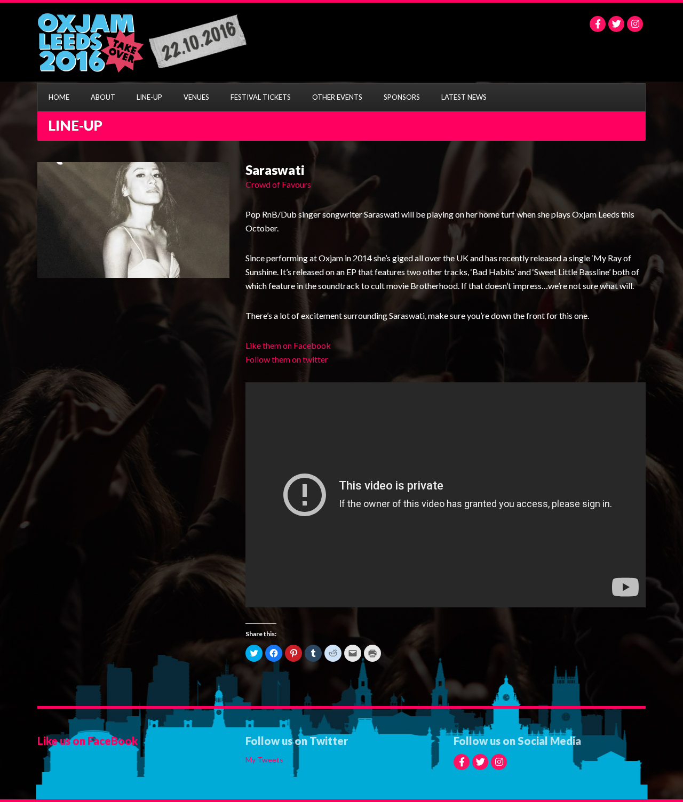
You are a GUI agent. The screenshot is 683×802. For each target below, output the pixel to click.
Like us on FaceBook (87, 740)
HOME (59, 97)
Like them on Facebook (288, 345)
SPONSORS (402, 97)
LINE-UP (149, 97)
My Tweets (264, 759)
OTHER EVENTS (337, 97)
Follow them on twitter (286, 359)
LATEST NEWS (464, 97)
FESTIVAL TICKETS (261, 97)
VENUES (196, 97)
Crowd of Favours (278, 184)
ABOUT (103, 97)
